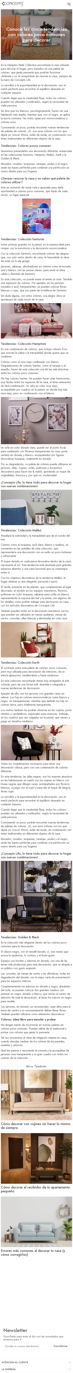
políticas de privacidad (39, 1354)
